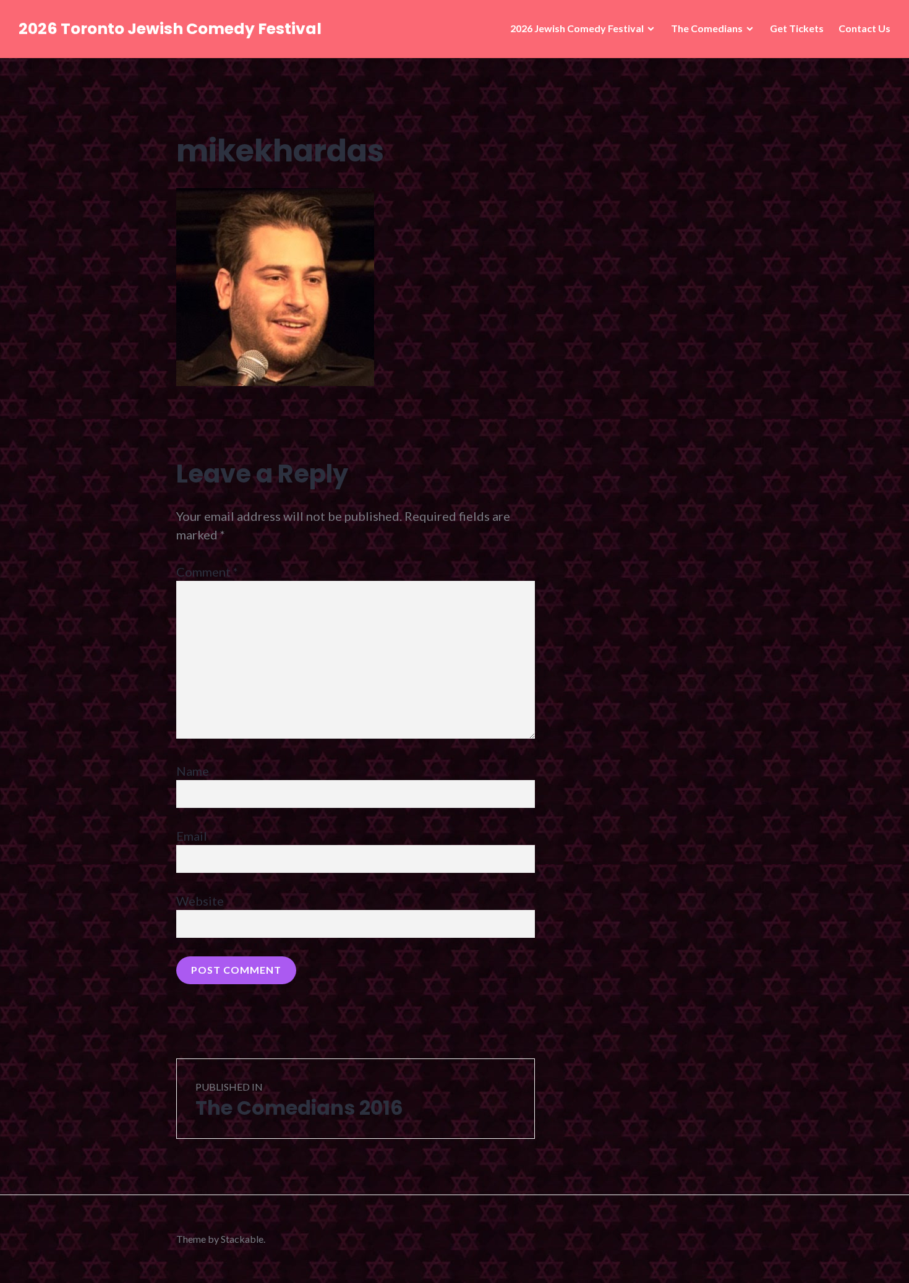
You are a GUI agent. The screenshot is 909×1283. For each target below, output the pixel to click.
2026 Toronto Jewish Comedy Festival (170, 29)
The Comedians (707, 28)
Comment (207, 571)
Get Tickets (797, 28)
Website (200, 900)
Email (191, 835)
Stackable (242, 1239)
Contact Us (864, 28)
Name (192, 770)
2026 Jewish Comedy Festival (577, 28)
